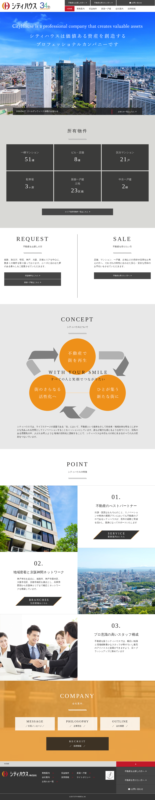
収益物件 (67, 773)
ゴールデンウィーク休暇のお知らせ (42, 111)
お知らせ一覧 (50, 781)
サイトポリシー (86, 777)
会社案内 (48, 777)
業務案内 (48, 773)
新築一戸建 (84, 773)
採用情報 (67, 777)
